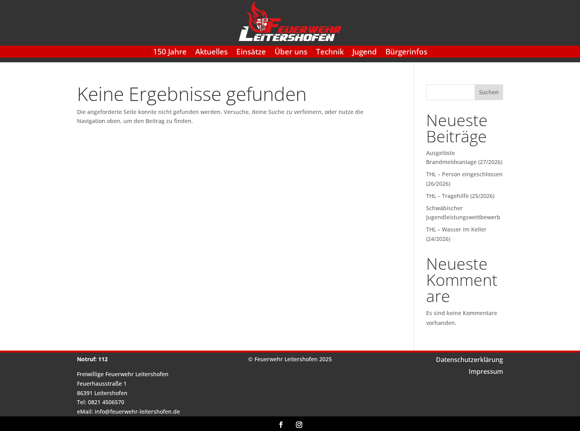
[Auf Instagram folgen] (299, 424)
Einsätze (251, 53)
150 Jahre (170, 53)
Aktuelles (211, 53)
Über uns (291, 53)
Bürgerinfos (406, 53)
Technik (330, 53)
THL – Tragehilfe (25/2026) (460, 196)
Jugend (364, 53)
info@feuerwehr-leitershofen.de (137, 411)
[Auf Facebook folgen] (281, 424)
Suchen (489, 92)
